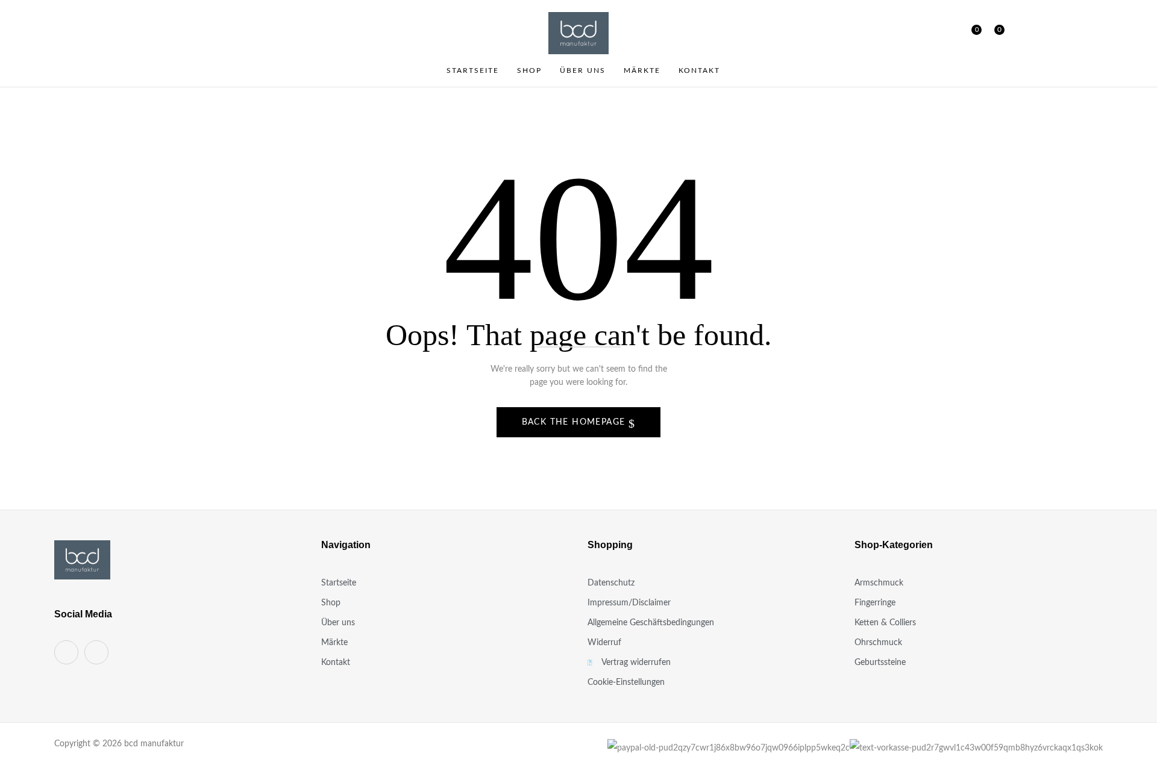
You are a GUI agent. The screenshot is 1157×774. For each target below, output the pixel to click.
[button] (994, 33)
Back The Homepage (575, 422)
